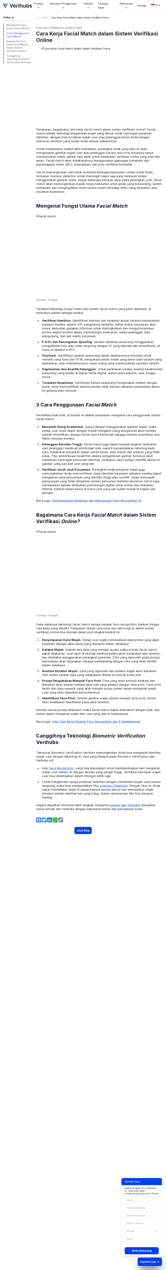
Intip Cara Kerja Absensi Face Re (75, 721)
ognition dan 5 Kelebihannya (120, 721)
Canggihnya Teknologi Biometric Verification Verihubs (18, 59)
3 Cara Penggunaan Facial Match (17, 35)
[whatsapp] (55, 820)
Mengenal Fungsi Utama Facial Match (18, 27)
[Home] (38, 17)
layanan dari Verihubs (124, 805)
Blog (45, 17)
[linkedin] (49, 820)
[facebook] (38, 820)
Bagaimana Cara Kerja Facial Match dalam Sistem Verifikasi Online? (17, 46)
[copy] (60, 820)
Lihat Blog (83, 830)
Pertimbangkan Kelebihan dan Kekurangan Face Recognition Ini (97, 500)
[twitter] (44, 820)
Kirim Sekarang (142, 1250)
